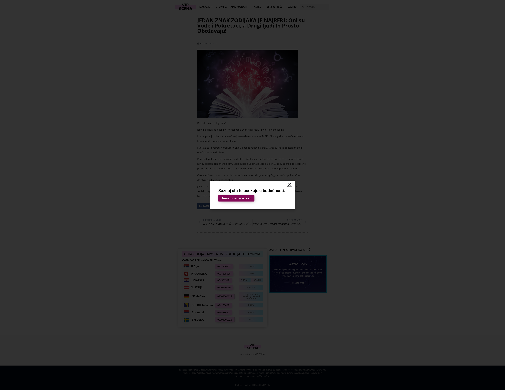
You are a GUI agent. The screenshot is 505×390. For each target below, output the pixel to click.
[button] (289, 184)
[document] (252, 195)
